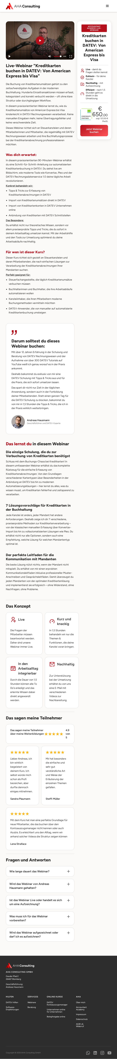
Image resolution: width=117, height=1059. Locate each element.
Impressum (81, 1014)
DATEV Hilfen (12, 1002)
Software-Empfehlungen (12, 1008)
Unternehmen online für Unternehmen (56, 1010)
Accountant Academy (81, 1008)
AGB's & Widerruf (80, 1025)
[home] (23, 6)
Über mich (80, 1002)
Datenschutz (82, 1019)
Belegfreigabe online (56, 1017)
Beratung (32, 1007)
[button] (107, 6)
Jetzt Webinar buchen (94, 131)
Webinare (32, 1002)
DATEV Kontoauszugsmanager (57, 1003)
